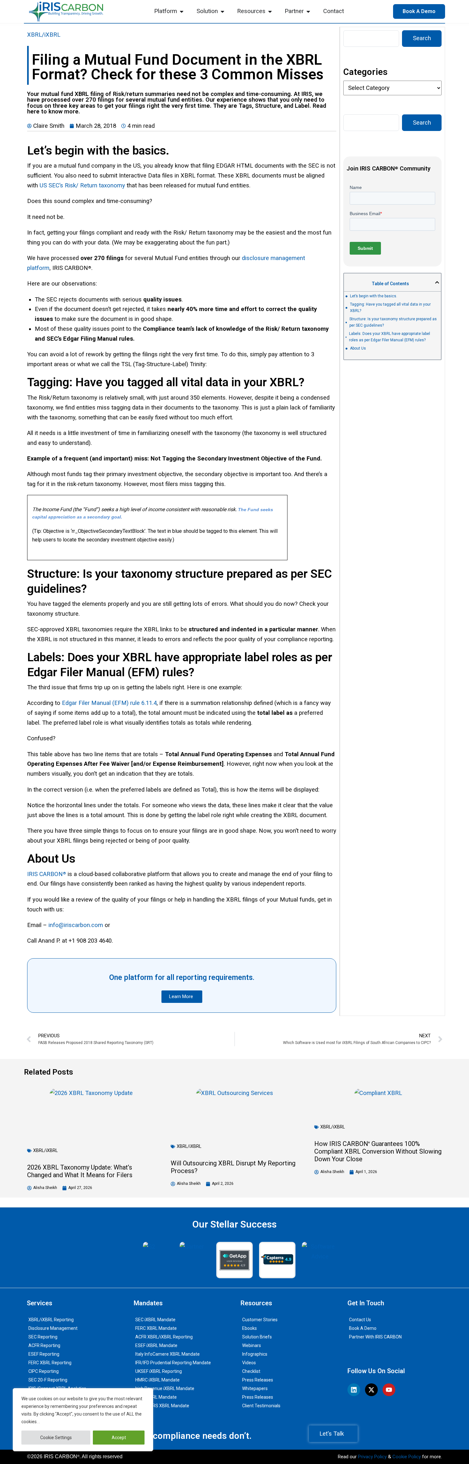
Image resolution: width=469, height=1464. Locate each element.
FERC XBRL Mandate (156, 1328)
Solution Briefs (257, 1336)
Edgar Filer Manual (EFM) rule (101, 703)
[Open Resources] (270, 11)
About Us (358, 348)
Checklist (251, 1371)
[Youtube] (389, 1389)
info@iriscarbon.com (75, 925)
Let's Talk (331, 1433)
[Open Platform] (181, 11)
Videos (249, 1362)
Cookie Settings (56, 1437)
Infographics (254, 1354)
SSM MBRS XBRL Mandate (162, 1405)
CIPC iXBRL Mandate (156, 1397)
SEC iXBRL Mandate (155, 1319)
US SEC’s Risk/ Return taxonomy (82, 185)
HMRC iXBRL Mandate (157, 1379)
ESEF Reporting (43, 1354)
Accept (119, 1437)
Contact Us (360, 1319)
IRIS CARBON (45, 874)
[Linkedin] (353, 1389)
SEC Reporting (42, 1336)
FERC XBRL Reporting (49, 1362)
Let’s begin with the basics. (373, 296)
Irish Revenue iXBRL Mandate (164, 1388)
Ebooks (249, 1328)
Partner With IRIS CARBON (375, 1336)
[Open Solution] (222, 11)
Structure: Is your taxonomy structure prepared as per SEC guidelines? (393, 322)
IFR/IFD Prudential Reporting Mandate (173, 1362)
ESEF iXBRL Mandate (156, 1345)
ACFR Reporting (44, 1345)
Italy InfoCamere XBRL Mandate (167, 1354)
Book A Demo (362, 1328)
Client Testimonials (261, 1405)
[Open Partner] (308, 11)
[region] (83, 1419)
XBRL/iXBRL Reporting (51, 1319)
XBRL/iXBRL (43, 34)
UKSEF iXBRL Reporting (158, 1371)
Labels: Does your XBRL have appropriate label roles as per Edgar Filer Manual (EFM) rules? (389, 336)
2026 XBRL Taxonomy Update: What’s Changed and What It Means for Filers (79, 1171)
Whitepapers (255, 1388)
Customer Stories (260, 1319)
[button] (437, 282)
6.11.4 (149, 703)
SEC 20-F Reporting (47, 1379)
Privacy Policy (372, 1457)
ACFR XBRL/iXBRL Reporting (164, 1336)
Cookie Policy (406, 1457)
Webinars (251, 1345)
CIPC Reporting (43, 1371)
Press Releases (257, 1379)
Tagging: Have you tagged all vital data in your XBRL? (390, 307)
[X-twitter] (371, 1389)
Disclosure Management (53, 1328)
